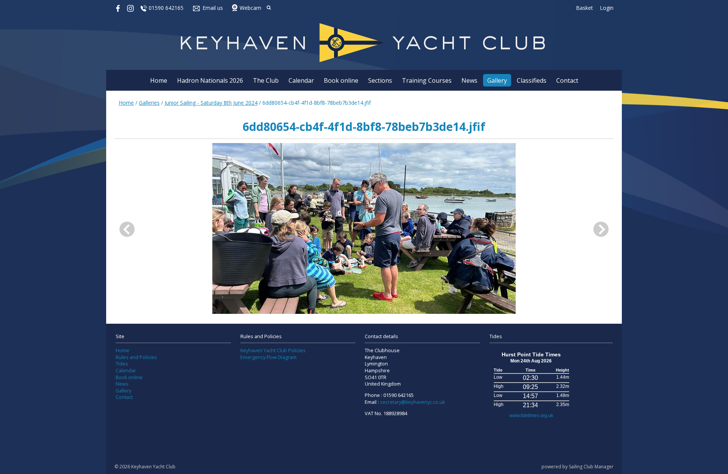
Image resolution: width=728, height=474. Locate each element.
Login (606, 7)
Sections (380, 80)
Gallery (497, 80)
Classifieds (531, 80)
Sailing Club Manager (591, 466)
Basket (584, 7)
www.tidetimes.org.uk (531, 415)
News (469, 80)
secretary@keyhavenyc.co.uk (412, 402)
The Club (266, 80)
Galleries (149, 102)
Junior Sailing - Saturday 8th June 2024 (211, 102)
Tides (122, 364)
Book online (341, 80)
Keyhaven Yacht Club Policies (273, 350)
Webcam (250, 7)
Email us (212, 7)
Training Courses (427, 80)
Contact (567, 80)
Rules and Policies (136, 357)
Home (158, 80)
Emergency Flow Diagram (268, 357)
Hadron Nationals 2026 (210, 80)
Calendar (301, 80)
